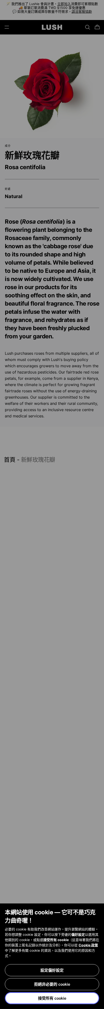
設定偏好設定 (52, 970)
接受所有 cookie (52, 998)
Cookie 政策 (88, 945)
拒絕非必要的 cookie (52, 984)
